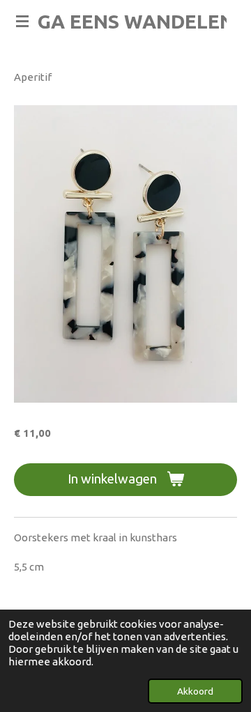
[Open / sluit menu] (22, 21)
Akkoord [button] (195, 691)
